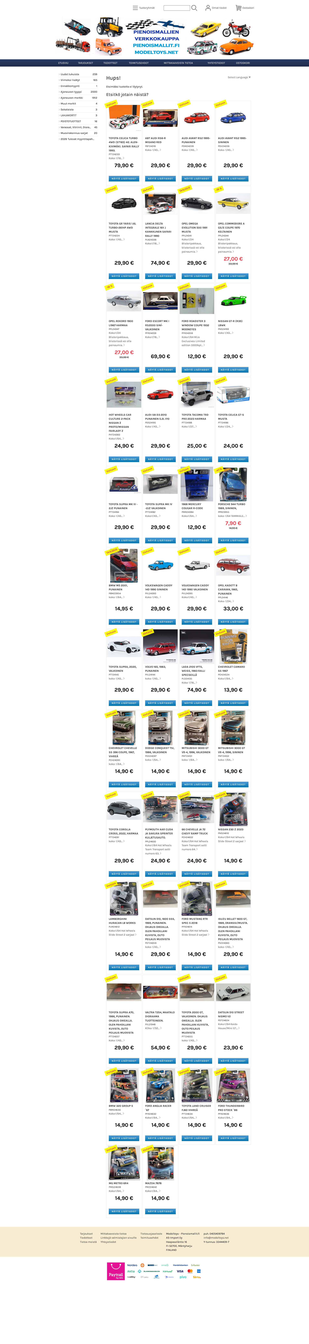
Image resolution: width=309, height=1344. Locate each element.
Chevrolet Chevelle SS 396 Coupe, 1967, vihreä (123, 752)
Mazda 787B (153, 1183)
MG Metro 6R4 (118, 1183)
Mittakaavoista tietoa (178, 62)
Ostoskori (243, 62)
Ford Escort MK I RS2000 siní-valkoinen (157, 325)
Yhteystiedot (216, 62)
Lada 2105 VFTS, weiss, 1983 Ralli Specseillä (193, 670)
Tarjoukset (85, 62)
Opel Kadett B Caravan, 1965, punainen (228, 589)
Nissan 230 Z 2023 (230, 829)
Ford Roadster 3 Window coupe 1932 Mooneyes (195, 325)
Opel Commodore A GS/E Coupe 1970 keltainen (231, 227)
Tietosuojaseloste (151, 1233)
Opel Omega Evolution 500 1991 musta (194, 227)
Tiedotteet (110, 62)
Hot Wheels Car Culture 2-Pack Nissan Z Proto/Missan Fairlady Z (120, 423)
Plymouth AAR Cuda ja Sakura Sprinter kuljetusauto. (159, 833)
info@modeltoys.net (216, 1237)
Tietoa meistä (88, 1241)
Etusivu (63, 62)
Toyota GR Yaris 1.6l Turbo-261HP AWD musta (122, 227)
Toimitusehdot (139, 62)
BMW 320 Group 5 (121, 1105)
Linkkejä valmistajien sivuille (119, 1237)
